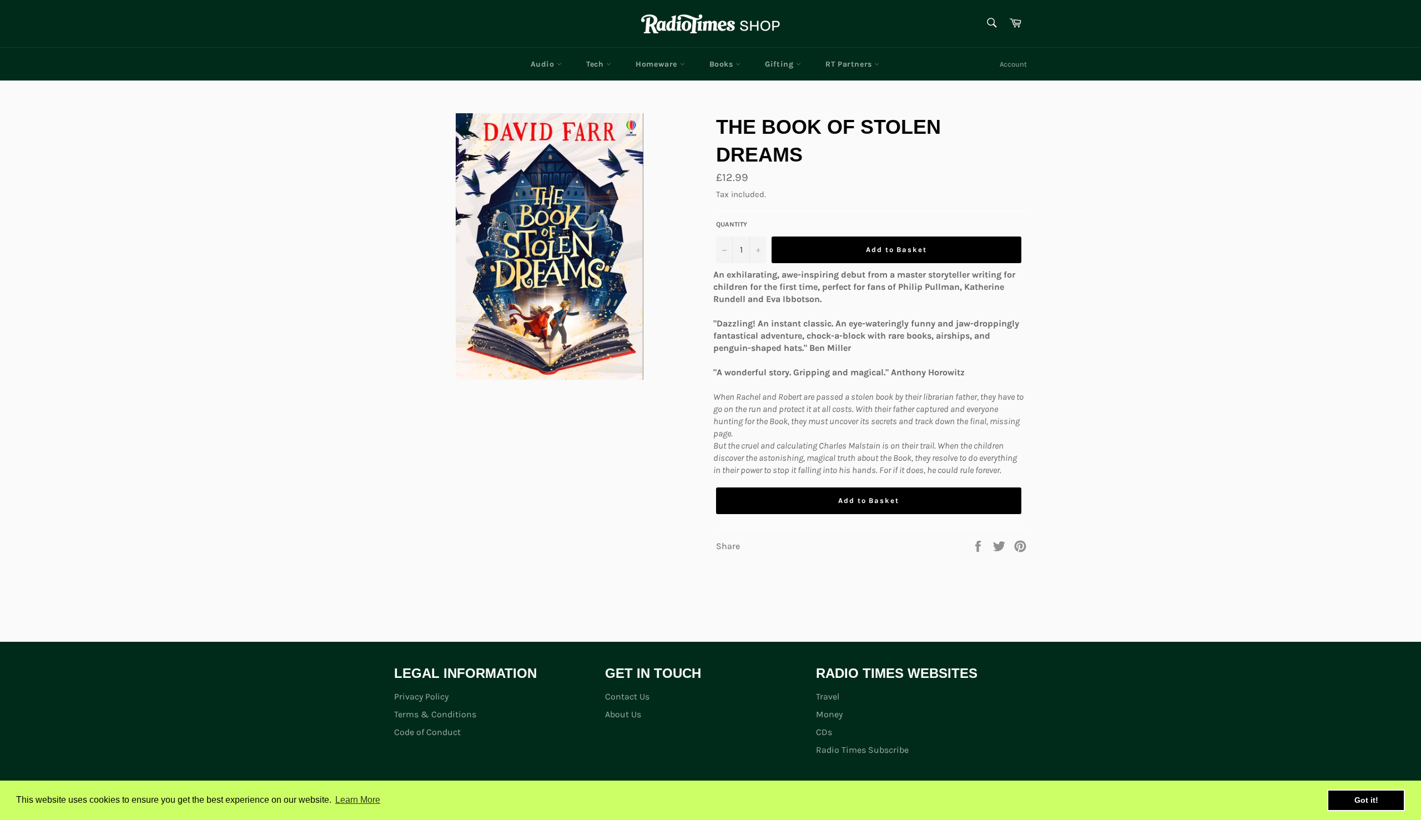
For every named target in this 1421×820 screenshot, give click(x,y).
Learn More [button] (357, 799)
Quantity (731, 224)
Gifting (780, 64)
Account (1013, 64)
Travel (827, 696)
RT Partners (849, 64)
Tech (596, 64)
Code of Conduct (427, 732)
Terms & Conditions (435, 714)
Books (722, 64)
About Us (623, 714)
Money (829, 714)
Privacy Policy (421, 696)
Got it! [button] (1366, 800)
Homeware (657, 64)
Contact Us (627, 696)
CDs (824, 732)
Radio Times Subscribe (862, 749)
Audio (544, 64)
